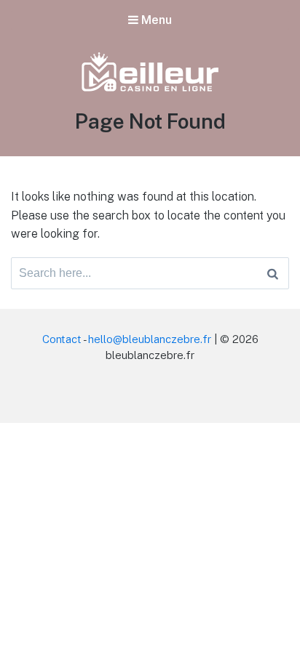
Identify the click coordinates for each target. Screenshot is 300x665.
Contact (62, 339)
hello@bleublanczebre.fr (149, 339)
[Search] (272, 273)
